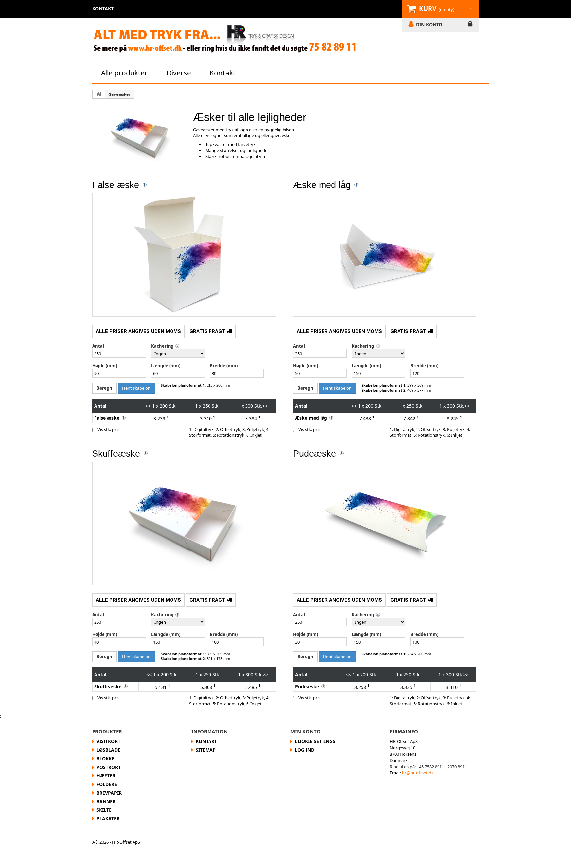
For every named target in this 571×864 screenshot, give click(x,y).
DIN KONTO (429, 24)
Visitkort (108, 741)
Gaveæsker (119, 94)
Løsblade (108, 750)
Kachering (162, 346)
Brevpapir (109, 793)
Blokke (105, 758)
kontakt (103, 8)
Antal (98, 346)
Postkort (108, 767)
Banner (106, 801)
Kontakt (223, 72)
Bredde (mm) (224, 366)
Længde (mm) (165, 366)
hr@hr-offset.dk (418, 773)
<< (148, 406)
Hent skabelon (136, 388)
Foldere (106, 784)
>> (265, 406)
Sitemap (206, 750)
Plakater (108, 818)
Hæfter (105, 775)
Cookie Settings (315, 741)
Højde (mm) (104, 366)
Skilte (104, 810)
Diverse (179, 72)
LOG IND (470, 25)
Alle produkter (124, 72)
